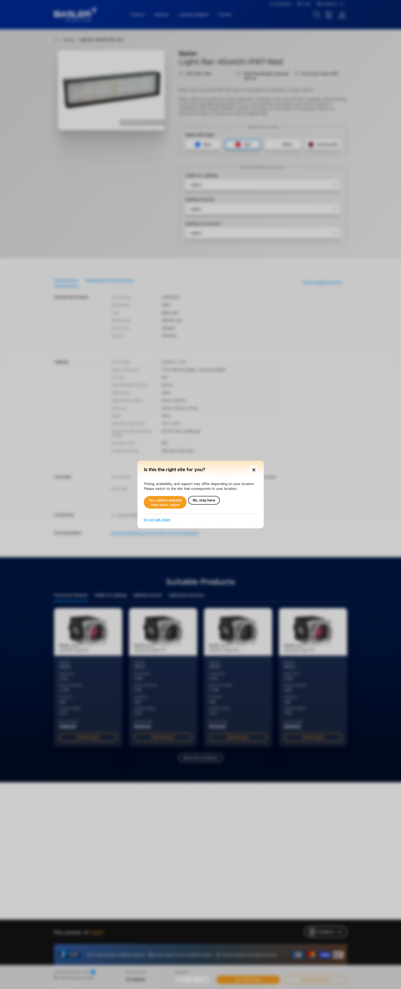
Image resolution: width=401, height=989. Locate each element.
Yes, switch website (165, 502)
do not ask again (157, 519)
